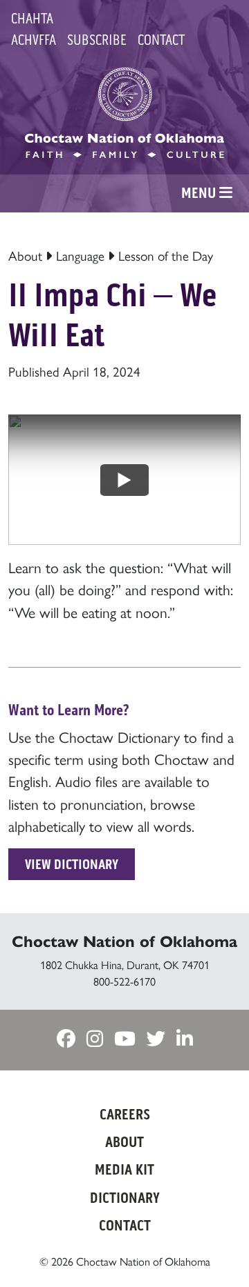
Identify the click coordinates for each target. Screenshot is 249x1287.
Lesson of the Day (165, 255)
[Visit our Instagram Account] (94, 1039)
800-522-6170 (124, 981)
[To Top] (219, 1249)
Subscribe (97, 40)
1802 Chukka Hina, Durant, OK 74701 (125, 964)
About (25, 255)
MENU (200, 193)
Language (80, 255)
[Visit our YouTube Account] (125, 1039)
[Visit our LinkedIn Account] (184, 1039)
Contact (161, 40)
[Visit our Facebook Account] (66, 1039)
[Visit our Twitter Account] (156, 1039)
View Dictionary (71, 864)
